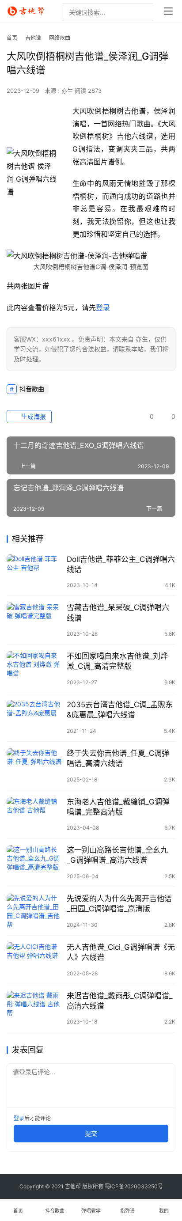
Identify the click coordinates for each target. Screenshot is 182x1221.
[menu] (168, 11)
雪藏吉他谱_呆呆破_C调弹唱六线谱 (118, 612)
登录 (103, 307)
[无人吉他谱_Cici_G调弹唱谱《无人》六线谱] (34, 959)
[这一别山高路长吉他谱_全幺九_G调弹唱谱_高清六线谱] (34, 862)
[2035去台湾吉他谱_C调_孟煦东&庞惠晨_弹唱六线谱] (34, 717)
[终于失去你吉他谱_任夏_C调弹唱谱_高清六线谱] (34, 765)
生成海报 (32, 416)
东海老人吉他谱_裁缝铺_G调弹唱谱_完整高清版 (118, 806)
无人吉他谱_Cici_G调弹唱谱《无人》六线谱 (121, 952)
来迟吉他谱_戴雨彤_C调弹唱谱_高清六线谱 (120, 1000)
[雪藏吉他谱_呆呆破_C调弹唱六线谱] (34, 620)
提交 (91, 1133)
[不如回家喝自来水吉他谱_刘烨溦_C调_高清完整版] (34, 668)
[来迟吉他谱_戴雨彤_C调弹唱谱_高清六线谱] (34, 1008)
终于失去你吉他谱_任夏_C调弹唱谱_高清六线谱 (118, 758)
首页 (12, 37)
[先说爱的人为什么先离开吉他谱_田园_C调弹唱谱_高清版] (34, 911)
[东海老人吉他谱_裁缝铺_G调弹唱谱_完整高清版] (34, 814)
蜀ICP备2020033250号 (134, 1186)
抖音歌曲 (31, 389)
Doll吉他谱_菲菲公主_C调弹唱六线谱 (121, 564)
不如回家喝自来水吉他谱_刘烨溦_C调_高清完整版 (117, 661)
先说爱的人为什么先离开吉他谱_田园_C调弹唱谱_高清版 (119, 903)
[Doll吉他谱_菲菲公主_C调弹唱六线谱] (34, 571)
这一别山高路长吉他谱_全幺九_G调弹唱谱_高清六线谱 (117, 855)
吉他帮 (73, 1186)
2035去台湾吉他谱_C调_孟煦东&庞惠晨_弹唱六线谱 (120, 709)
